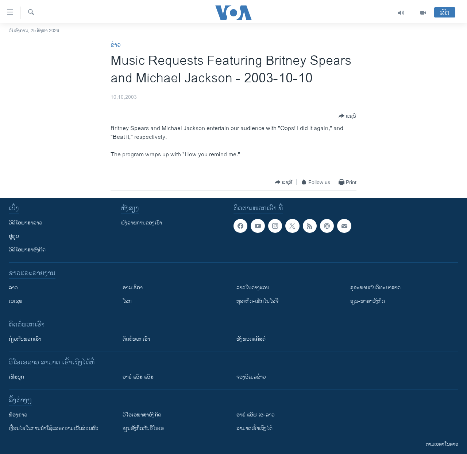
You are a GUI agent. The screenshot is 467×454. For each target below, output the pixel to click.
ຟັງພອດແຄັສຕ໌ (251, 339)
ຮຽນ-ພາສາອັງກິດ (367, 301)
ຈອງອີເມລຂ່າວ (251, 377)
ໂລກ (127, 301)
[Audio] (401, 12)
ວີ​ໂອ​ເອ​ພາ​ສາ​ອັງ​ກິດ (142, 415)
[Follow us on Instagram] (275, 226)
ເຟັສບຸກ (16, 377)
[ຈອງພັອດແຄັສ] (344, 226)
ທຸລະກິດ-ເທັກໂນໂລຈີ (257, 301)
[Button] (347, 115)
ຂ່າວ (116, 45)
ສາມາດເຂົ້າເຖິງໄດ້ (254, 428)
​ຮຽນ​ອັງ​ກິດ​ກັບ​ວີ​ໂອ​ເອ (143, 428)
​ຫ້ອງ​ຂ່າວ (18, 415)
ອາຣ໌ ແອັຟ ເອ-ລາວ (255, 415)
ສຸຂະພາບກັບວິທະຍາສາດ (375, 287)
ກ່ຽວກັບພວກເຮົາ (25, 339)
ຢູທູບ (14, 236)
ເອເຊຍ (15, 301)
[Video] (423, 12)
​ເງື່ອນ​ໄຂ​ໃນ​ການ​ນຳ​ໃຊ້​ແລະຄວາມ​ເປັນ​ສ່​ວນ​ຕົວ (54, 428)
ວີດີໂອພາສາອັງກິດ (27, 250)
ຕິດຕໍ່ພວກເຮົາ (136, 339)
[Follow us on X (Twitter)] (292, 226)
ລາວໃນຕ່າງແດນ (252, 287)
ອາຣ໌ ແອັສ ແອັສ (138, 377)
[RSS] (310, 226)
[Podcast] (327, 226)
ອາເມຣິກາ (133, 287)
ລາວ (13, 287)
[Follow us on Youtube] (258, 226)
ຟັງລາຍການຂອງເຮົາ (141, 223)
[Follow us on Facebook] (240, 226)
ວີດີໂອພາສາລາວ (25, 223)
